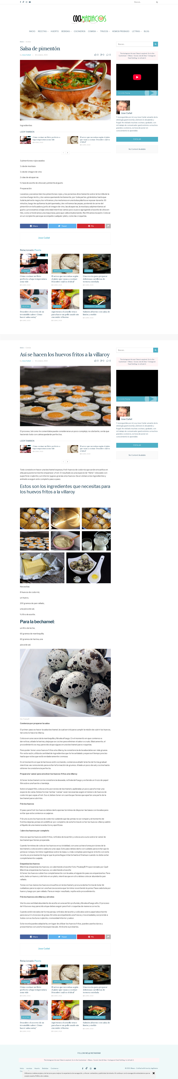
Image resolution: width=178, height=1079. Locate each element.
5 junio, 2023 (57, 320)
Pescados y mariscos (94, 306)
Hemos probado (120, 31)
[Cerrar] (154, 1073)
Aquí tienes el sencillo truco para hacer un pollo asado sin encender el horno (65, 314)
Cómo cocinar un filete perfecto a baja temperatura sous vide (46, 138)
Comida (92, 31)
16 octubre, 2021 (41, 55)
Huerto (55, 31)
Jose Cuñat (26, 55)
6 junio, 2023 (85, 145)
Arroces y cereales (62, 271)
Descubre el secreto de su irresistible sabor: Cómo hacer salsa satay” (32, 314)
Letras (136, 31)
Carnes (25, 271)
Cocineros (79, 31)
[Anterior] (63, 152)
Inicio (32, 31)
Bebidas (65, 31)
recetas (42, 31)
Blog (146, 31)
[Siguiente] (67, 152)
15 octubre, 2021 (41, 361)
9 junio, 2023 (38, 142)
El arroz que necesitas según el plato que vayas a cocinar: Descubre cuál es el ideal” (95, 139)
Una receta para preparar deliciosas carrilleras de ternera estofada (95, 279)
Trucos (104, 31)
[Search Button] (156, 2)
